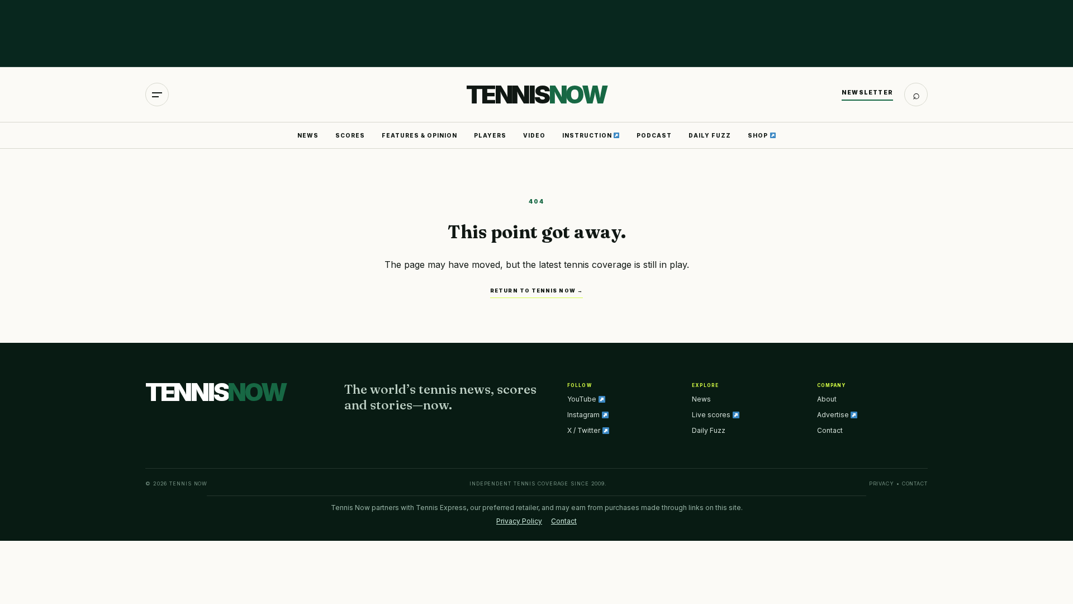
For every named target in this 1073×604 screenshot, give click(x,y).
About (827, 399)
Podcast (654, 135)
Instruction (588, 135)
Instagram (584, 414)
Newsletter (867, 92)
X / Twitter (584, 430)
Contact (830, 430)
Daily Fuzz (710, 135)
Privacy (881, 483)
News (308, 135)
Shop (759, 135)
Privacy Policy (519, 521)
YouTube (582, 399)
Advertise (834, 414)
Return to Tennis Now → (536, 290)
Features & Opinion (419, 135)
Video (534, 135)
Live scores (712, 414)
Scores (350, 135)
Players (490, 135)
